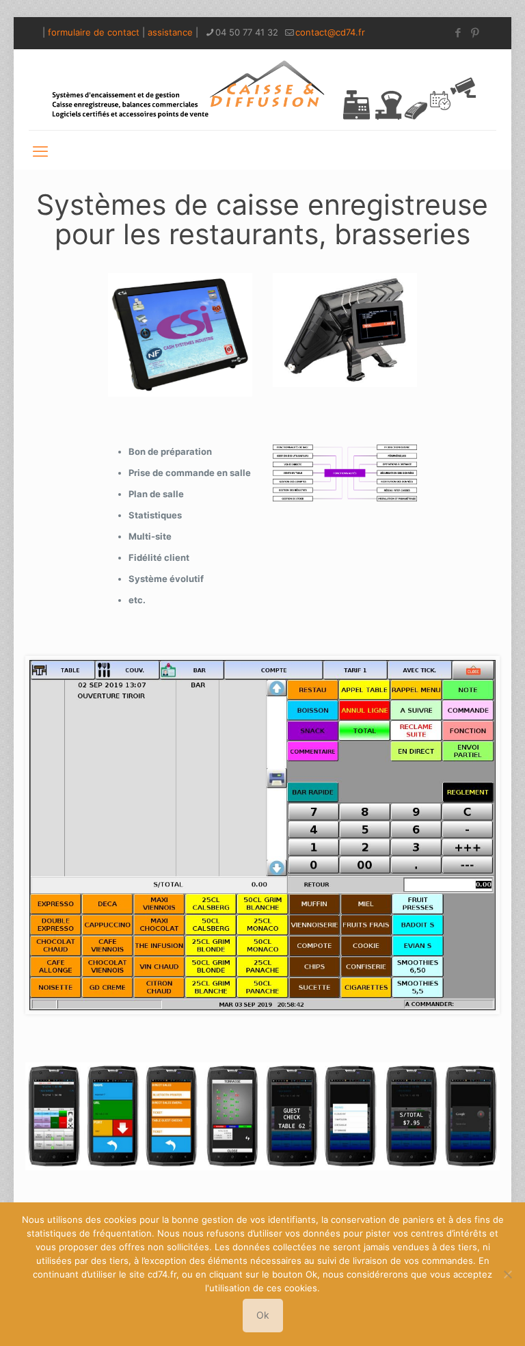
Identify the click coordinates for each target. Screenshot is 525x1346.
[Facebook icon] (458, 32)
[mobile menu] (40, 149)
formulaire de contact (93, 32)
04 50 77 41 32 (246, 32)
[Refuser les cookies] (508, 1274)
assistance (170, 32)
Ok (262, 1315)
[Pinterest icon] (475, 32)
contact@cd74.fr (330, 32)
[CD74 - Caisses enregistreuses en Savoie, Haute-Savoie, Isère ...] (262, 89)
